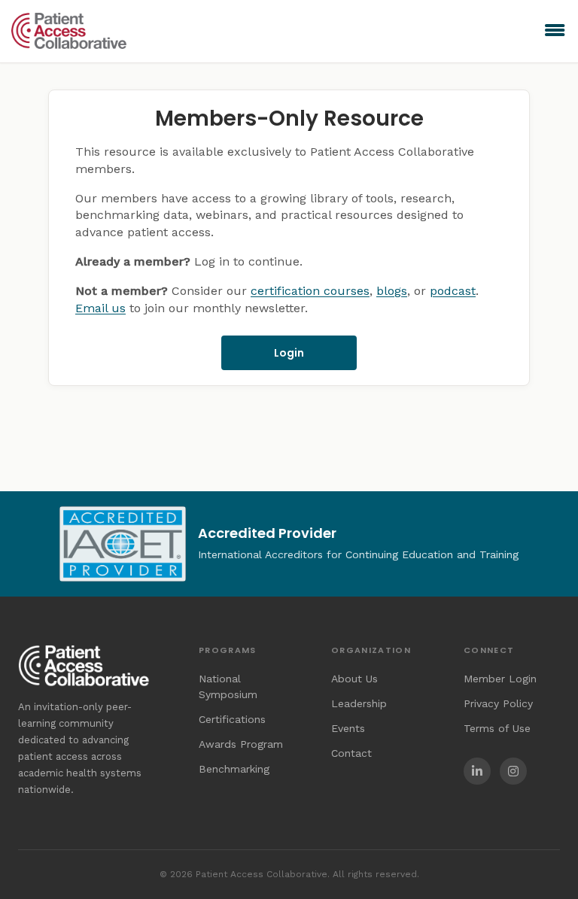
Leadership (359, 703)
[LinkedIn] (477, 771)
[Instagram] (513, 771)
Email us (100, 308)
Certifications (232, 719)
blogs (391, 291)
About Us (354, 679)
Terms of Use (497, 728)
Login (289, 352)
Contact (351, 753)
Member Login (500, 679)
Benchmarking (234, 769)
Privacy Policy (498, 703)
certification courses (310, 291)
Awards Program (241, 744)
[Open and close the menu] (382, 31)
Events (348, 728)
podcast (453, 291)
